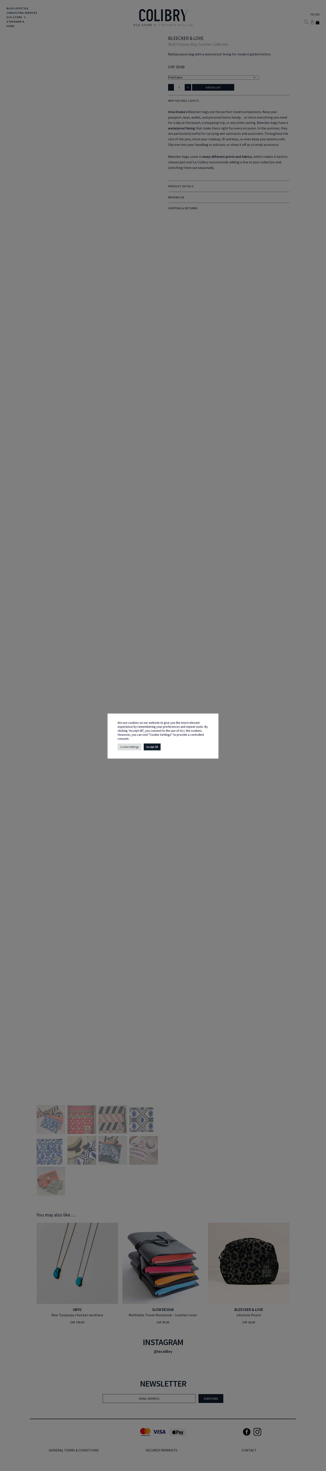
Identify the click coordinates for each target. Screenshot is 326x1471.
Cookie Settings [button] (129, 747)
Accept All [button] (152, 747)
